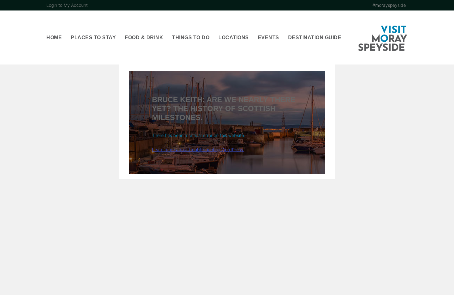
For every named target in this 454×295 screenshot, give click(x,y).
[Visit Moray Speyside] (383, 38)
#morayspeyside (389, 5)
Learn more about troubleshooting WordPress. (198, 149)
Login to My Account (67, 5)
